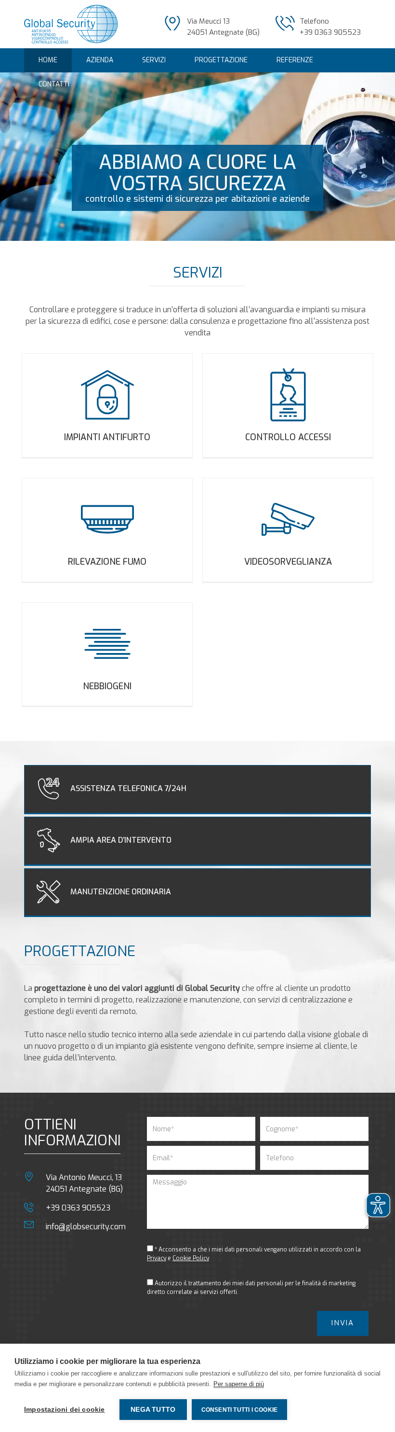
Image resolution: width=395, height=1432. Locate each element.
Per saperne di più (238, 1384)
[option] (197, 156)
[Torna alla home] (71, 23)
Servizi (154, 60)
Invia (342, 1323)
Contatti (54, 84)
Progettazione (221, 60)
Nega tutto (153, 1409)
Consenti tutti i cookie (239, 1409)
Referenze (294, 60)
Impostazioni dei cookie (64, 1409)
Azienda (99, 60)
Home (48, 60)
